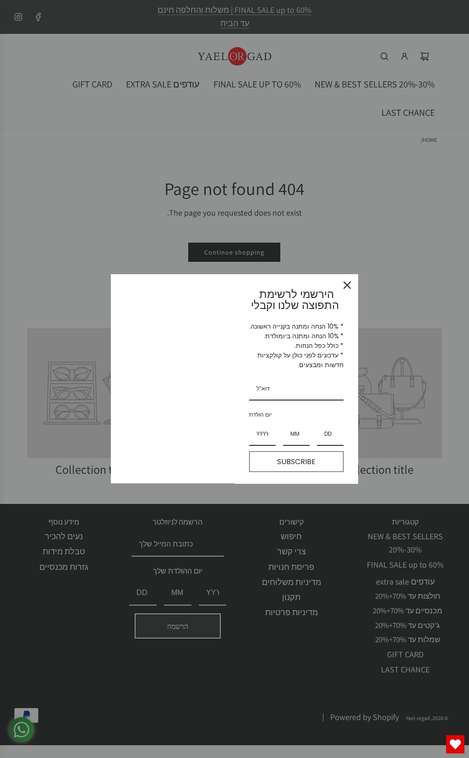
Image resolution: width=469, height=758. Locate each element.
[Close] (347, 285)
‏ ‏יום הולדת (261, 414)
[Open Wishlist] (455, 744)
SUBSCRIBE (296, 461)
